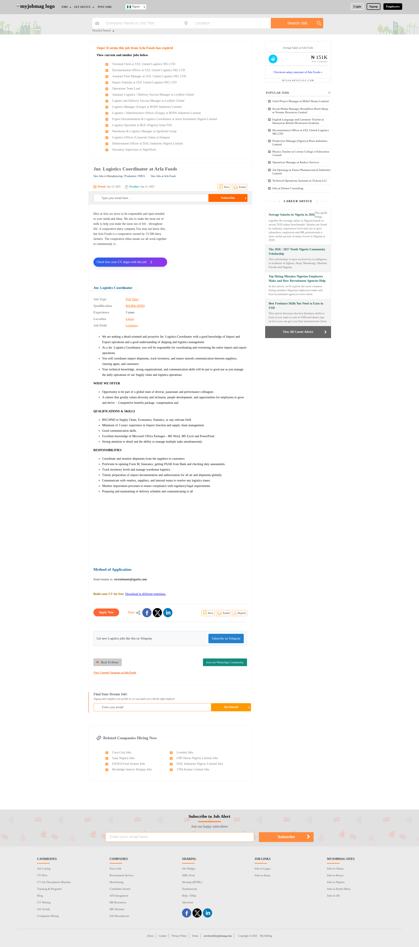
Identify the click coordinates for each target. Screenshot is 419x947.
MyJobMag (266, 935)
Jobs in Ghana (335, 868)
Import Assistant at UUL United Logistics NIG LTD (144, 82)
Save (227, 187)
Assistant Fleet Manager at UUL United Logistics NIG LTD (149, 76)
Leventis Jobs (185, 752)
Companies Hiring (48, 916)
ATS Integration (119, 895)
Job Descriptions (119, 916)
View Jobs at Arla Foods (163, 176)
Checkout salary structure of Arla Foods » (298, 72)
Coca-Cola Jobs (121, 752)
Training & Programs (49, 888)
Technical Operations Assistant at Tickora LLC (299, 180)
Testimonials (189, 888)
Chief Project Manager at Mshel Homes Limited (300, 101)
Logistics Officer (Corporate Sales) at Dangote (141, 137)
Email (242, 187)
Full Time (132, 299)
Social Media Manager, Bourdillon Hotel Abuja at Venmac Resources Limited (300, 110)
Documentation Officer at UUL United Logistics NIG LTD (148, 70)
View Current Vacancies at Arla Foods (114, 672)
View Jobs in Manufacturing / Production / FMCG (119, 176)
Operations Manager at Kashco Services (295, 162)
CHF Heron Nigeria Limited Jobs (197, 758)
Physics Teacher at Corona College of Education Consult (300, 153)
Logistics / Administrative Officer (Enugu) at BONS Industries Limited (156, 113)
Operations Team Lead (126, 88)
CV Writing (44, 902)
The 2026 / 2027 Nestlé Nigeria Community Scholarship (297, 251)
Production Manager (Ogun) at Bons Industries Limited (299, 142)
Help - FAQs (189, 895)
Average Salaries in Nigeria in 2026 (292, 214)
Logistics (132, 325)
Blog (40, 895)
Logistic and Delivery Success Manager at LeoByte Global (148, 100)
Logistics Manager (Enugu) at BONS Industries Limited (147, 106)
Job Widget (188, 868)
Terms (195, 935)
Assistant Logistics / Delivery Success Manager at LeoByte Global (153, 94)
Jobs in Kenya (335, 875)
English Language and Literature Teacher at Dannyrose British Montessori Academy (298, 121)
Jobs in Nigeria (336, 882)
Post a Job (115, 868)
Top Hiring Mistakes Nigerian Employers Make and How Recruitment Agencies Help (297, 278)
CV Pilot (42, 875)
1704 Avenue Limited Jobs (193, 769)
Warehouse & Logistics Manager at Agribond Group (144, 131)
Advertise (187, 902)
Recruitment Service (122, 875)
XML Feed (188, 875)
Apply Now (106, 612)
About (150, 935)
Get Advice (82, 7)
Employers (393, 6)
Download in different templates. (145, 594)
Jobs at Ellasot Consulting (287, 188)
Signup (373, 6)
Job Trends (43, 909)
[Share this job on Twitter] (157, 612)
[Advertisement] (210, 241)
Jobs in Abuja (262, 875)
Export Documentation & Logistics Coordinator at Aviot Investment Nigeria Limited (164, 119)
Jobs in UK (333, 895)
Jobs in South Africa (338, 888)
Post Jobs (105, 7)
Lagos (130, 319)
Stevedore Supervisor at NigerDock (134, 149)
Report (242, 613)
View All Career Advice (298, 331)
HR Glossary (117, 909)
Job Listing (43, 868)
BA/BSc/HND (135, 306)
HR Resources (118, 902)
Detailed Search (101, 30)
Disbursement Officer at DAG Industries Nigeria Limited (147, 143)
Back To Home (109, 662)
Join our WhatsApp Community (225, 662)
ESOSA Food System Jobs (128, 763)
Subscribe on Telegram (226, 638)
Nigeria (136, 6)
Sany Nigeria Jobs (123, 758)
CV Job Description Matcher (54, 882)
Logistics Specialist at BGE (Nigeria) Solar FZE (142, 125)
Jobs (64, 7)
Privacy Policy (179, 935)
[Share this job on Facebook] (146, 612)
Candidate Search (120, 888)
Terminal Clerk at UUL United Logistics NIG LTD (143, 64)
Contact (163, 935)
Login (357, 6)
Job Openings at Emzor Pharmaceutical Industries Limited (301, 171)
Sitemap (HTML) (192, 882)
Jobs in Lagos (262, 868)
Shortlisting (117, 882)
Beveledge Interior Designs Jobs (132, 769)
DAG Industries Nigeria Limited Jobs (200, 763)
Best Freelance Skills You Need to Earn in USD (296, 305)
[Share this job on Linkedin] (167, 612)
